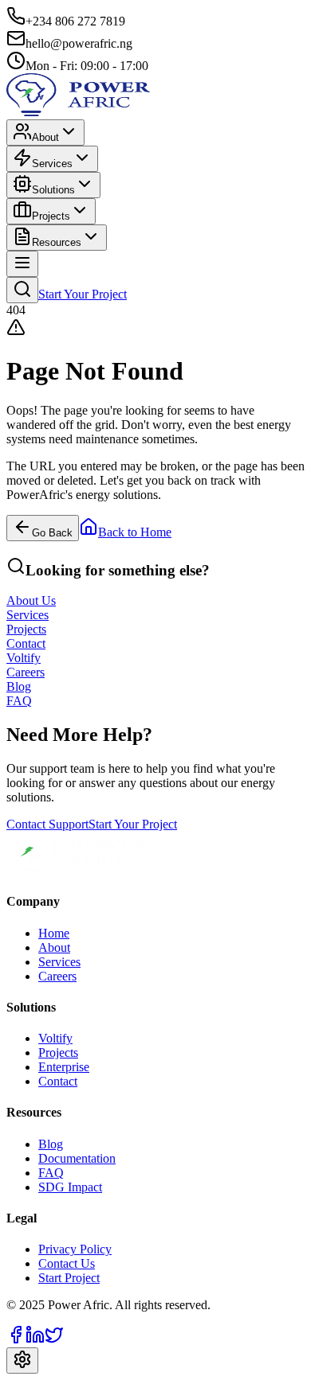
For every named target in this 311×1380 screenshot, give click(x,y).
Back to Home (134, 532)
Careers (57, 976)
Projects (51, 216)
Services (52, 164)
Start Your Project (82, 294)
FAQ (51, 1172)
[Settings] (22, 1360)
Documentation (77, 1158)
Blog (50, 1144)
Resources (56, 242)
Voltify (55, 1038)
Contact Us (66, 1263)
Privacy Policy (75, 1249)
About (45, 137)
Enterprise (63, 1067)
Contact (57, 1081)
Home (53, 933)
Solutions (53, 190)
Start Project (69, 1277)
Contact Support (47, 824)
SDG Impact (70, 1187)
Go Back (52, 533)
